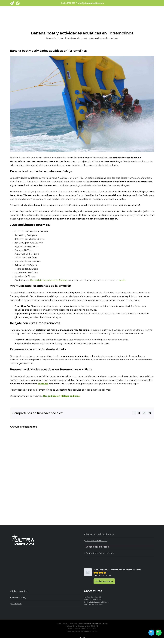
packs (122, 280)
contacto (43, 383)
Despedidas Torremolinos (99, 553)
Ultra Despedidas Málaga (97, 623)
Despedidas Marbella (97, 546)
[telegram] (12, 3)
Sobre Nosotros (19, 591)
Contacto (16, 603)
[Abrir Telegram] (151, 633)
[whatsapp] (17, 3)
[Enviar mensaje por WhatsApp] (159, 633)
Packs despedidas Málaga (99, 534)
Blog (67, 38)
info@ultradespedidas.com (91, 3)
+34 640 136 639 (67, 3)
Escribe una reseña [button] (104, 581)
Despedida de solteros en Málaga (48, 280)
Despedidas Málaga (54, 38)
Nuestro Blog (18, 597)
